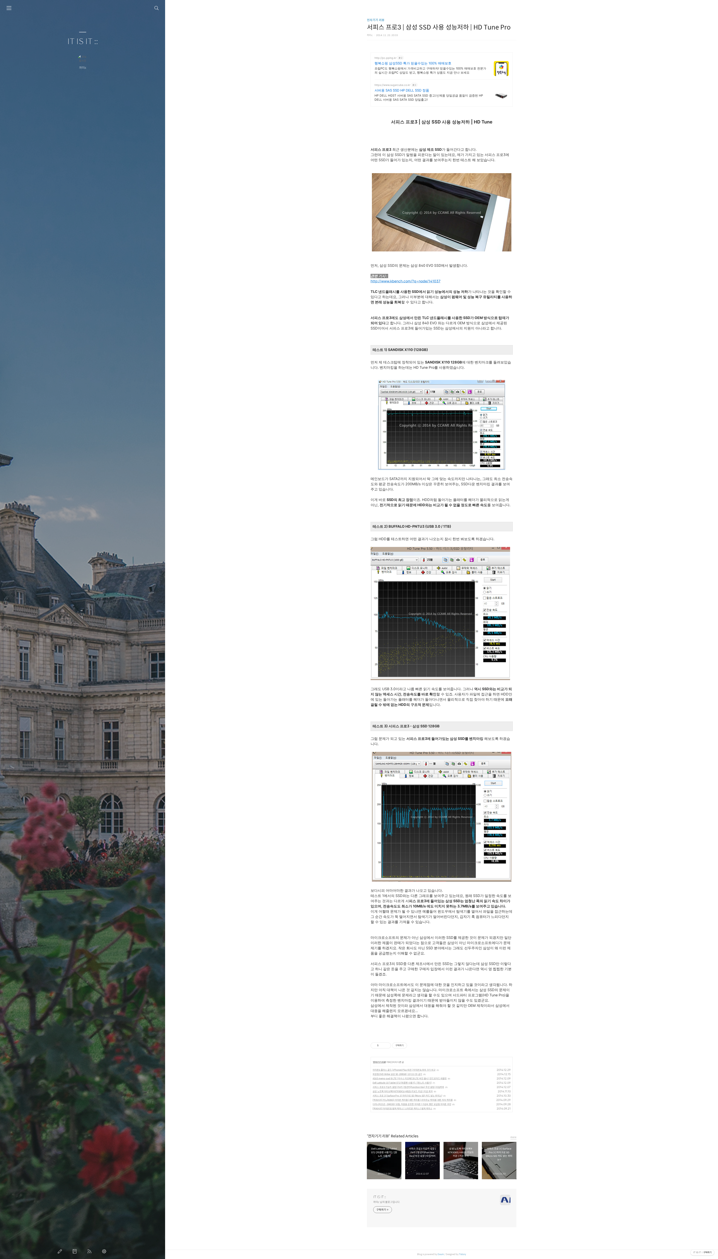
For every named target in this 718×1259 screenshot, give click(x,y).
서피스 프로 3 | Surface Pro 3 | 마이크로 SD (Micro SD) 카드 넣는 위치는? (407, 1095)
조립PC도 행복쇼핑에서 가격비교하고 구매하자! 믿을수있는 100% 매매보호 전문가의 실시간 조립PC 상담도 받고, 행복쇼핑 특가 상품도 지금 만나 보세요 (430, 70)
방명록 (75, 1251)
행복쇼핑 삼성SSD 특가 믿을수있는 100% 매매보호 (413, 63)
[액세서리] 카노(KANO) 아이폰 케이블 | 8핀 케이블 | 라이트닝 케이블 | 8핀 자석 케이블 (413, 1100)
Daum (441, 1254)
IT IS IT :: (82, 41)
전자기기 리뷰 (375, 20)
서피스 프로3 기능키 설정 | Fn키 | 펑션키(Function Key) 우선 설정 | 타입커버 (408, 1087)
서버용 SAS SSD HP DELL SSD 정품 (402, 90)
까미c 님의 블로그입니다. (386, 1202)
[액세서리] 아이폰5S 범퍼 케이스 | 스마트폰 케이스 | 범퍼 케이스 (402, 1108)
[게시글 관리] (386, 1045)
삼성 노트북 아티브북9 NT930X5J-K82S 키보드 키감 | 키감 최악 (403, 1091)
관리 (104, 1251)
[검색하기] (156, 8)
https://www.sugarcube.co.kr (392, 84)
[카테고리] (9, 8)
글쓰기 (60, 1251)
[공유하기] (382, 1045)
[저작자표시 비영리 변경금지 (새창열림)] (412, 1045)
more (513, 1137)
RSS (90, 1251)
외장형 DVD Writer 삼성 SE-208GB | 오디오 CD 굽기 (397, 1074)
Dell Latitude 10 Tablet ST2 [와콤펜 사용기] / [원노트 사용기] (402, 1082)
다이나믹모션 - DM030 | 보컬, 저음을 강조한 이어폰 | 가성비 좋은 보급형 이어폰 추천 (412, 1104)
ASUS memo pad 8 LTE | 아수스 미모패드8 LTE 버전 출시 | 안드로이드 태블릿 (410, 1078)
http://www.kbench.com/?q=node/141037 (406, 281)
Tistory (462, 1254)
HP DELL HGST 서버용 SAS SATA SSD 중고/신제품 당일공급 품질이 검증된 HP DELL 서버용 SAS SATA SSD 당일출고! (429, 97)
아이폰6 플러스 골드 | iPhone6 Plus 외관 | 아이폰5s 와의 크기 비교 (404, 1069)
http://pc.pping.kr (385, 57)
